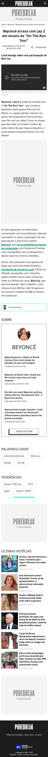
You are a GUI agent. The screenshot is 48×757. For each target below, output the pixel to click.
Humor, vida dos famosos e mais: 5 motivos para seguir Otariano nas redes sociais (33, 561)
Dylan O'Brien (13, 484)
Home (3, 24)
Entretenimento (14, 456)
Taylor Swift (23, 490)
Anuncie (39, 735)
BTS (30, 484)
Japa (6, 490)
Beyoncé (11, 24)
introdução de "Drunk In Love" (17, 269)
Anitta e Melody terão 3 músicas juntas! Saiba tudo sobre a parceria (31, 598)
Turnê (21, 462)
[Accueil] (24, 3)
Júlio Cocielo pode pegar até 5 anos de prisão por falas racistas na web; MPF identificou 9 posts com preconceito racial (32, 659)
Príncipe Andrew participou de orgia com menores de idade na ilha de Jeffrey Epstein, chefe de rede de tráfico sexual (32, 619)
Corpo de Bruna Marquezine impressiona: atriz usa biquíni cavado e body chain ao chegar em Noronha (32, 639)
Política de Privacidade (14, 735)
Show (7, 462)
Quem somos (29, 735)
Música (35, 456)
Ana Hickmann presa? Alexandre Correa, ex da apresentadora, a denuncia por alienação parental (31, 581)
